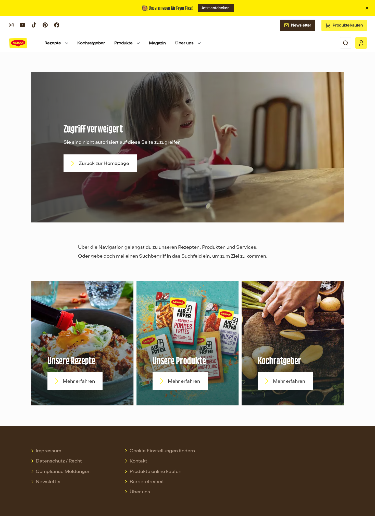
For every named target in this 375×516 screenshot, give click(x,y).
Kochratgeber (91, 43)
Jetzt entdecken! (216, 8)
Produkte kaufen (348, 25)
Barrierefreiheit (147, 481)
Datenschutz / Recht (59, 461)
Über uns (140, 492)
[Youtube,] (22, 26)
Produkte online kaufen (155, 471)
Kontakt (138, 461)
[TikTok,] (34, 26)
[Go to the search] (346, 43)
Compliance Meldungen (63, 471)
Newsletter (301, 25)
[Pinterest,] (45, 26)
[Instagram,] (11, 26)
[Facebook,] (57, 26)
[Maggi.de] (18, 43)
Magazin (157, 43)
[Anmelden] (361, 43)
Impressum (48, 451)
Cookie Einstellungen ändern (162, 451)
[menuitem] (56, 43)
